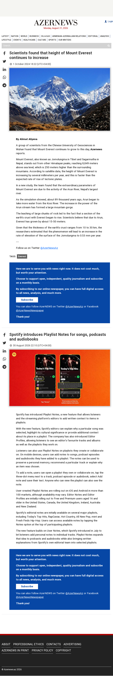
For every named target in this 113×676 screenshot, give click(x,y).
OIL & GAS (45, 36)
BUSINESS (34, 36)
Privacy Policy (42, 650)
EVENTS (17, 40)
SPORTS (52, 40)
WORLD (24, 36)
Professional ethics (28, 644)
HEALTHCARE (29, 40)
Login (110, 21)
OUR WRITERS (64, 40)
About (6, 644)
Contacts (53, 644)
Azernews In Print (15, 650)
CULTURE (42, 40)
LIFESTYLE (6, 40)
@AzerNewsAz (49, 247)
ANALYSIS (104, 36)
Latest (5, 36)
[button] (4, 53)
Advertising (72, 644)
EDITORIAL (93, 36)
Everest (22, 256)
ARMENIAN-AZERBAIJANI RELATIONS (69, 36)
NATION (14, 36)
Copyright (63, 650)
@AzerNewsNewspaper (30, 310)
